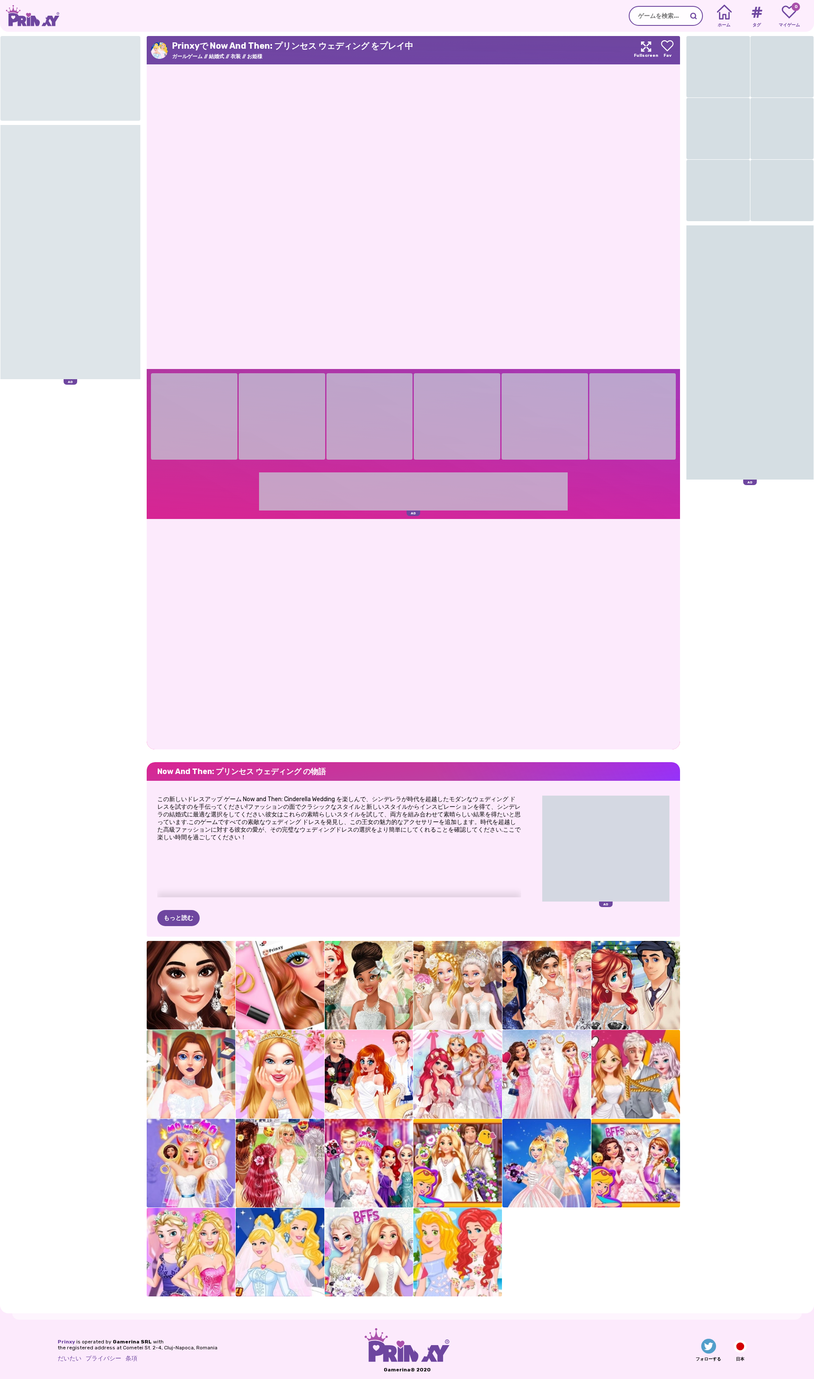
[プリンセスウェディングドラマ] (369, 1074)
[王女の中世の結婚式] (457, 1163)
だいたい (69, 1358)
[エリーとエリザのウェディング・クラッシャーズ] (191, 1252)
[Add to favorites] (667, 50)
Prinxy (66, 1342)
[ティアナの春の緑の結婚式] (369, 985)
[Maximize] (646, 50)
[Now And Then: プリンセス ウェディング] (280, 1252)
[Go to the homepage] (29, 16)
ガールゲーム (187, 56)
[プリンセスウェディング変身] (457, 1074)
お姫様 (254, 56)
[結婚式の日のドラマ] (635, 1074)
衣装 (236, 56)
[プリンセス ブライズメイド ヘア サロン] (280, 1163)
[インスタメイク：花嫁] (280, 985)
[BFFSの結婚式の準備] (369, 1252)
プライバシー (103, 1358)
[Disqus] (413, 633)
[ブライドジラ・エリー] (191, 1163)
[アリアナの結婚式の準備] (191, 985)
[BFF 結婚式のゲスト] (457, 1252)
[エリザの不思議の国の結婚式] (635, 1163)
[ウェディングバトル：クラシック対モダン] (457, 985)
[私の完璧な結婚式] (280, 1074)
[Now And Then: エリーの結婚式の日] (546, 1163)
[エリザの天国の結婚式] (546, 1074)
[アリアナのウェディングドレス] (546, 985)
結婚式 (216, 56)
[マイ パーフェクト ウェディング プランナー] (191, 1074)
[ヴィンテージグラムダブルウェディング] (635, 985)
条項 (131, 1358)
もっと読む (178, 917)
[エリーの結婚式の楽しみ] (369, 1163)
